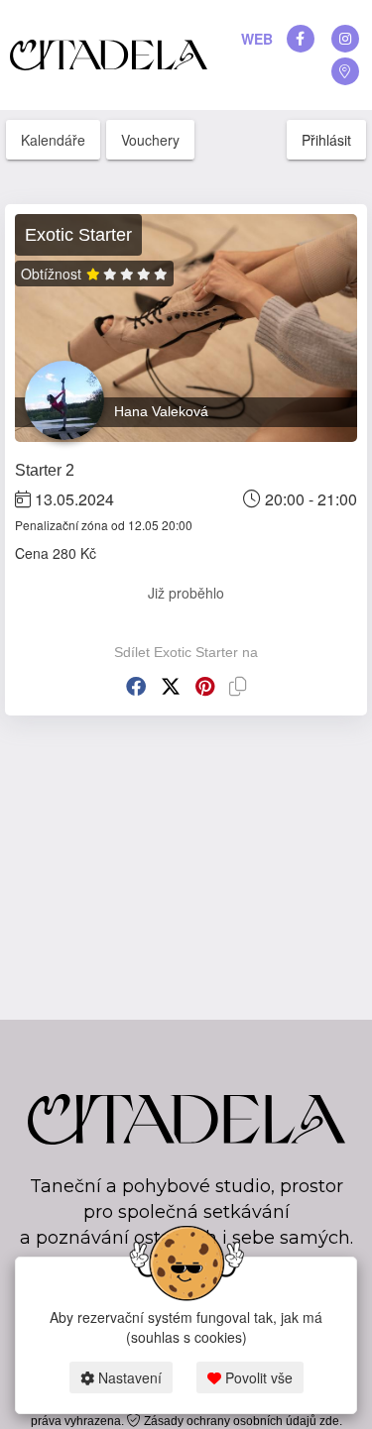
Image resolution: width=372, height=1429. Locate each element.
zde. (330, 1421)
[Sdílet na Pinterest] (204, 686)
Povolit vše (257, 1377)
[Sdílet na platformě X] (171, 686)
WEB (257, 39)
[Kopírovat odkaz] (238, 686)
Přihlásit (326, 140)
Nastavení (128, 1377)
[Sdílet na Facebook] (136, 686)
